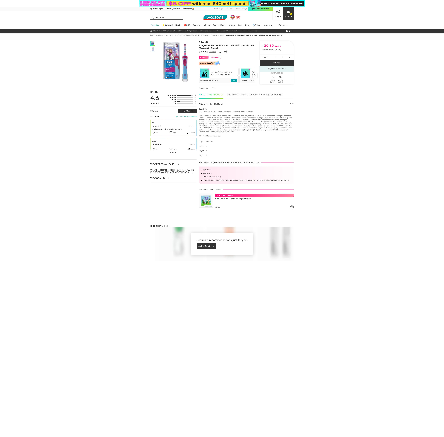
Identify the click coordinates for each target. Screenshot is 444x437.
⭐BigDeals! (167, 25)
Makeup (231, 25)
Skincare (196, 25)
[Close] (440, 433)
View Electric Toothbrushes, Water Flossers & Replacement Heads (172, 171)
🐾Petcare (257, 25)
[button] (288, 13)
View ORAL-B (157, 178)
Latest (156, 117)
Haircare (206, 25)
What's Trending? (241, 9)
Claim (234, 80)
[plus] (289, 57)
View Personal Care (162, 164)
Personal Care (219, 25)
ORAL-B (203, 42)
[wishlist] (220, 52)
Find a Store (229, 9)
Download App (218, 9)
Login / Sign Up (205, 246)
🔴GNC (187, 25)
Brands (282, 25)
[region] (222, 434)
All (151, 117)
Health (178, 25)
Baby (247, 25)
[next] (271, 25)
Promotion (155, 25)
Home (239, 25)
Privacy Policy (203, 434)
